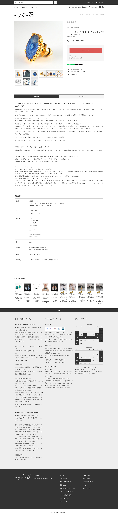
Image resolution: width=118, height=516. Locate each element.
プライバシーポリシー (66, 491)
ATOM (65, 501)
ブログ (85, 7)
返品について (72, 56)
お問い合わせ (94, 7)
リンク (84, 485)
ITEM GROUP (24, 7)
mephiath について (88, 481)
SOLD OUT (86, 50)
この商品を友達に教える (76, 69)
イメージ (81, 96)
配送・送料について (66, 481)
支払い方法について (66, 478)
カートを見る (86, 478)
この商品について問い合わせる (77, 71)
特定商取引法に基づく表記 (75, 58)
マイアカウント (87, 475)
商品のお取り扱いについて (38, 260)
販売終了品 (73, 21)
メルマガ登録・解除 (76, 7)
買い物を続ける (73, 74)
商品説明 (36, 96)
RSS (61, 501)
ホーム (16, 7)
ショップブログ (64, 498)
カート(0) (100, 2)
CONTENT (34, 7)
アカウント (90, 2)
